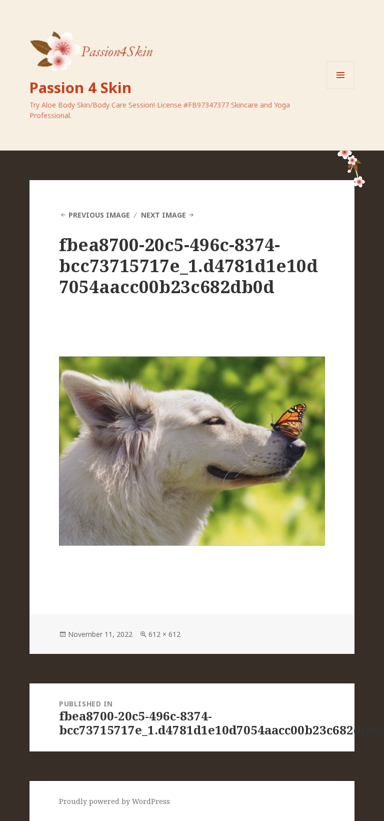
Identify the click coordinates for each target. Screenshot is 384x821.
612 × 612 (164, 634)
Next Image (163, 215)
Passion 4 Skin (81, 87)
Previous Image (99, 215)
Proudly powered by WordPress (114, 801)
